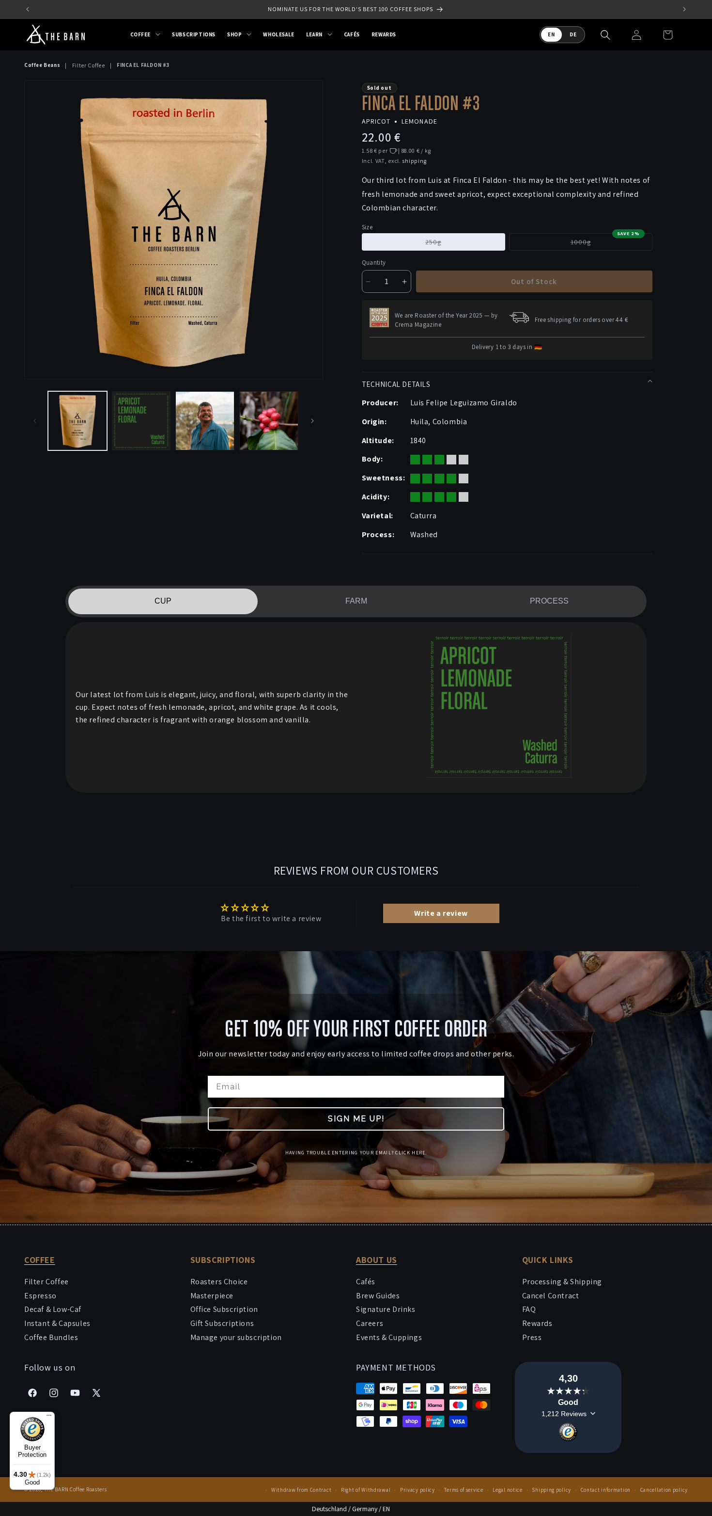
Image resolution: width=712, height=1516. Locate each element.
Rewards (537, 1324)
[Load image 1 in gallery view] (77, 420)
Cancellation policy (664, 1489)
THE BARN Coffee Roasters (75, 1489)
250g (451, 244)
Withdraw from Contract (301, 1489)
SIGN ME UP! (356, 1118)
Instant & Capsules (57, 1324)
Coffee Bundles (51, 1337)
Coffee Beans (42, 65)
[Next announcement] (684, 9)
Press (532, 1337)
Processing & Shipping (562, 1282)
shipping (414, 160)
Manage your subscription (236, 1337)
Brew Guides (378, 1296)
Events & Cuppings (389, 1337)
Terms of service (463, 1489)
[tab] (163, 601)
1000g (605, 242)
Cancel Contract (550, 1296)
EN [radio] (551, 34)
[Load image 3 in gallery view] (204, 420)
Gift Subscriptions (222, 1324)
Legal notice (507, 1489)
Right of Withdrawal (365, 1489)
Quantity (374, 262)
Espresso (40, 1296)
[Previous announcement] (27, 9)
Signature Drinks (386, 1310)
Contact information (606, 1489)
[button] (145, 34)
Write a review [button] (440, 913)
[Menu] (49, 1417)
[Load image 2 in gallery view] (141, 420)
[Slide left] (35, 420)
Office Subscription (224, 1310)
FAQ (529, 1310)
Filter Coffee (88, 65)
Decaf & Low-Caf (52, 1310)
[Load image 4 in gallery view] (268, 420)
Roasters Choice (219, 1282)
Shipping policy (551, 1489)
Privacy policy (417, 1489)
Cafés (365, 1282)
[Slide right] (312, 420)
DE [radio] (573, 34)
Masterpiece (212, 1296)
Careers (369, 1324)
